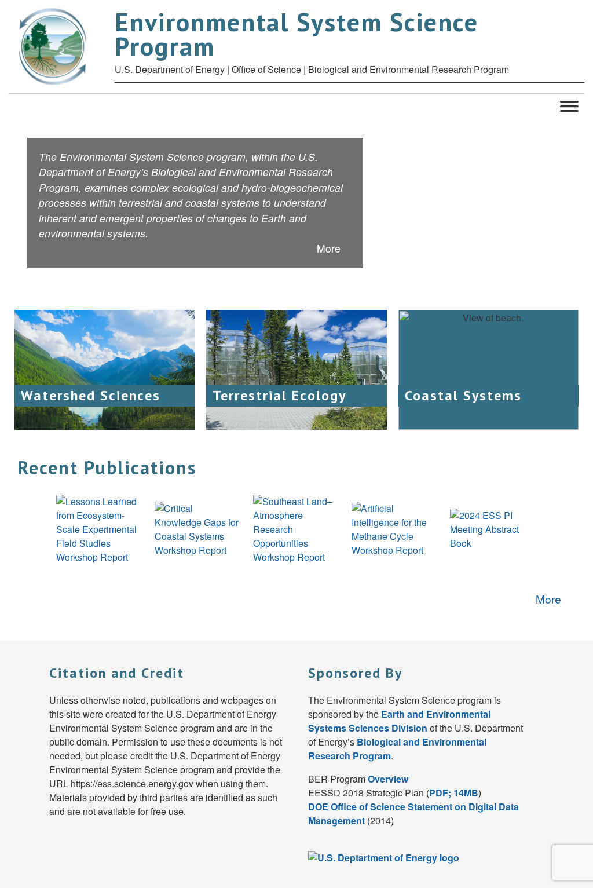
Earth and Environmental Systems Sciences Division (399, 720)
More (330, 248)
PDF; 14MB (453, 792)
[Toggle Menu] (569, 105)
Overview (388, 778)
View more (127, 393)
